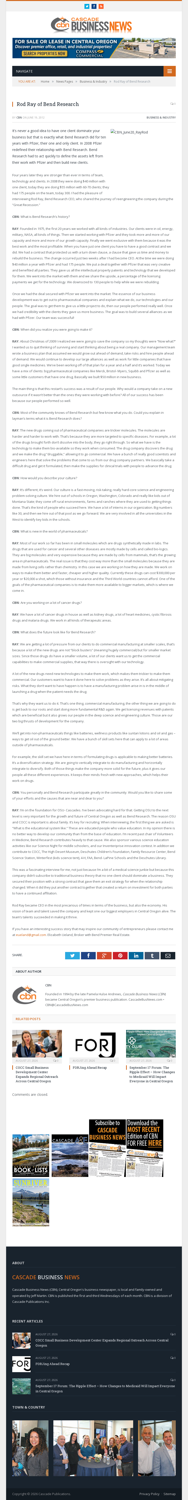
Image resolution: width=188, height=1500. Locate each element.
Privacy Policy (150, 1494)
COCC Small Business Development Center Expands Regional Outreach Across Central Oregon (37, 1074)
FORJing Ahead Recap (90, 1067)
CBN (19, 117)
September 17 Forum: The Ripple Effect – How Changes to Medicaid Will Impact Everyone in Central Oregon (152, 1074)
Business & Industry (161, 117)
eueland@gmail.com (31, 935)
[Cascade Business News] (94, 21)
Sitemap (170, 1494)
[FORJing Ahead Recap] (94, 1046)
